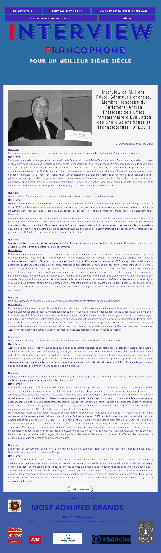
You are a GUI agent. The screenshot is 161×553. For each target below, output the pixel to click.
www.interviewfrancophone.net (77, 498)
